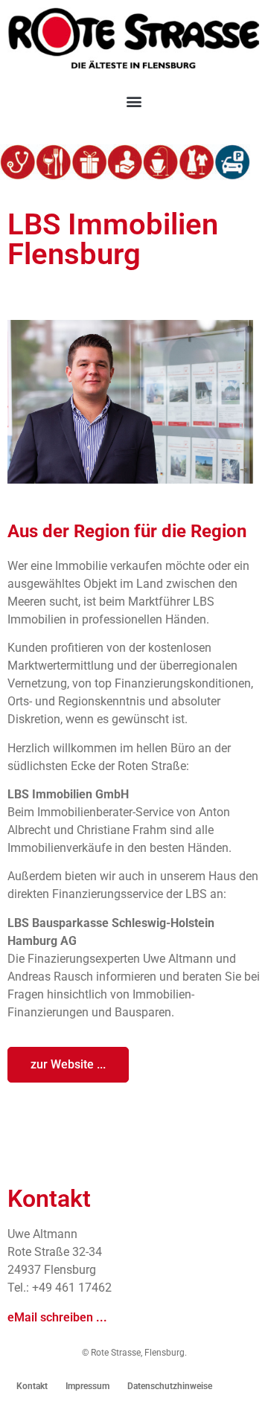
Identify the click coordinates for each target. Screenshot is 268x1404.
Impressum (87, 1386)
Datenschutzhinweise (169, 1386)
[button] (134, 101)
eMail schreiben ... (57, 1317)
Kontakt (32, 1386)
